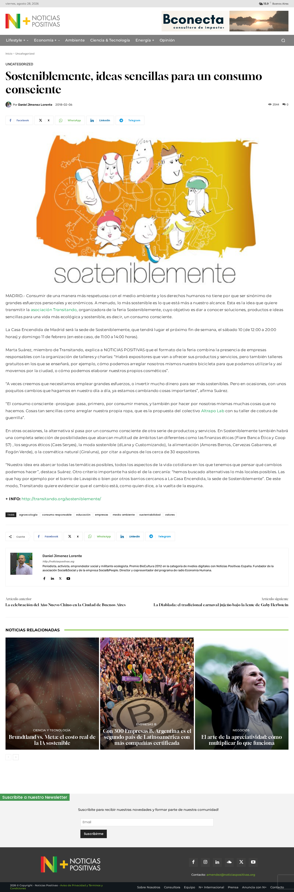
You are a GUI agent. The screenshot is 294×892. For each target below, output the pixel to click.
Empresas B (146, 724)
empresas (101, 514)
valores (170, 514)
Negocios (241, 730)
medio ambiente (124, 514)
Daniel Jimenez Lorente (35, 104)
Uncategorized (24, 53)
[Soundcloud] (229, 862)
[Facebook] (44, 577)
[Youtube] (68, 577)
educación (83, 514)
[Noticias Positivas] (44, 21)
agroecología (28, 514)
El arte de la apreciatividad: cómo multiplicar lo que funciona (241, 740)
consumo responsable (57, 514)
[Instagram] (205, 862)
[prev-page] (8, 757)
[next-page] (16, 757)
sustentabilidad (150, 514)
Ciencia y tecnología (52, 730)
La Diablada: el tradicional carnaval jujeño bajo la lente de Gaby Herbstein (221, 604)
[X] (60, 577)
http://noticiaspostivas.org (58, 561)
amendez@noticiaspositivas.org (230, 874)
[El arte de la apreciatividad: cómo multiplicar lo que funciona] (241, 694)
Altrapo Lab (212, 411)
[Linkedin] (52, 577)
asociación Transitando (54, 309)
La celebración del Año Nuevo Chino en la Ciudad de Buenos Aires (66, 604)
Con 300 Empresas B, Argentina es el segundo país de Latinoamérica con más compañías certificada (147, 737)
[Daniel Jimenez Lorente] (9, 105)
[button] (283, 40)
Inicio (9, 53)
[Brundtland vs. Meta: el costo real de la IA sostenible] (52, 694)
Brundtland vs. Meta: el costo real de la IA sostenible (52, 740)
